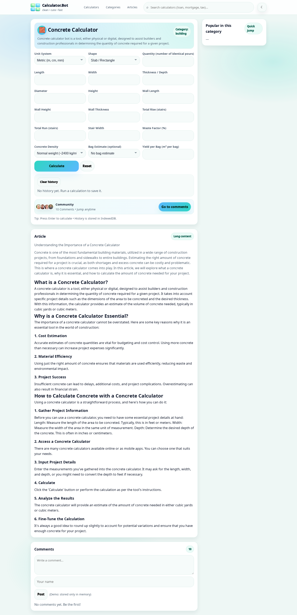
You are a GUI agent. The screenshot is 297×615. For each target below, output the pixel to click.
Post (40, 594)
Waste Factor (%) (154, 128)
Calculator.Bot (55, 5)
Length (39, 72)
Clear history (49, 182)
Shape (92, 54)
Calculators (91, 7)
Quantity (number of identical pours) (168, 54)
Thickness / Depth (154, 72)
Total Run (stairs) (46, 128)
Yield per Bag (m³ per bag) (160, 147)
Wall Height (42, 109)
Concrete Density (46, 147)
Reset (87, 166)
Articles (132, 7)
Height (93, 91)
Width (92, 72)
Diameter (40, 91)
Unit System (43, 54)
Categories (113, 7)
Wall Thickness (98, 109)
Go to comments (174, 207)
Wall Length (150, 91)
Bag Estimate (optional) (104, 147)
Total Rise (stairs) (154, 109)
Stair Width (96, 128)
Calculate (56, 166)
